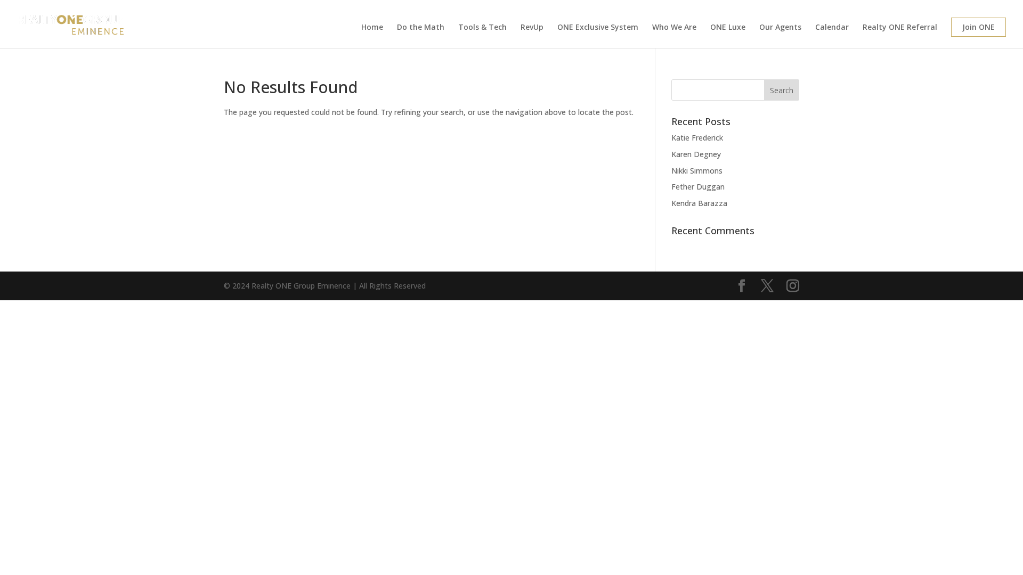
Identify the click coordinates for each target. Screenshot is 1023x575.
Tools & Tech (482, 27)
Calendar (832, 27)
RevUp (532, 27)
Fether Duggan (698, 187)
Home (372, 27)
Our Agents (780, 27)
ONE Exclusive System (597, 27)
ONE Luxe (727, 27)
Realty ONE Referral (900, 27)
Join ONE (978, 27)
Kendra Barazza (699, 203)
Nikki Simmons (696, 171)
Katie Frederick (697, 138)
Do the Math (420, 27)
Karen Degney (696, 154)
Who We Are (674, 27)
